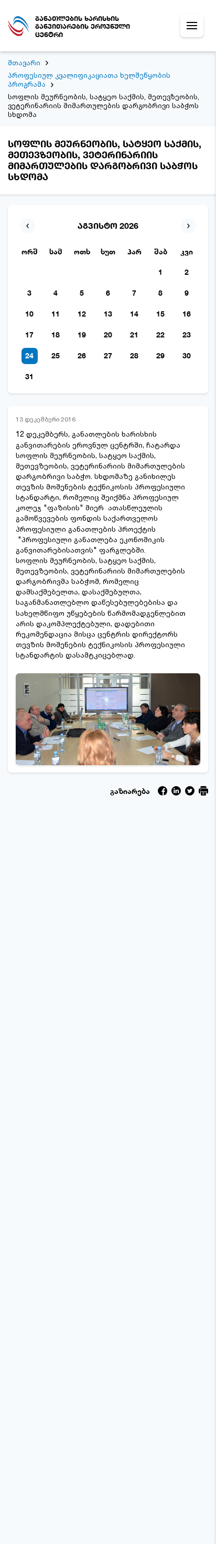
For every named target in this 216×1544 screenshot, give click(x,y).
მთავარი (24, 63)
